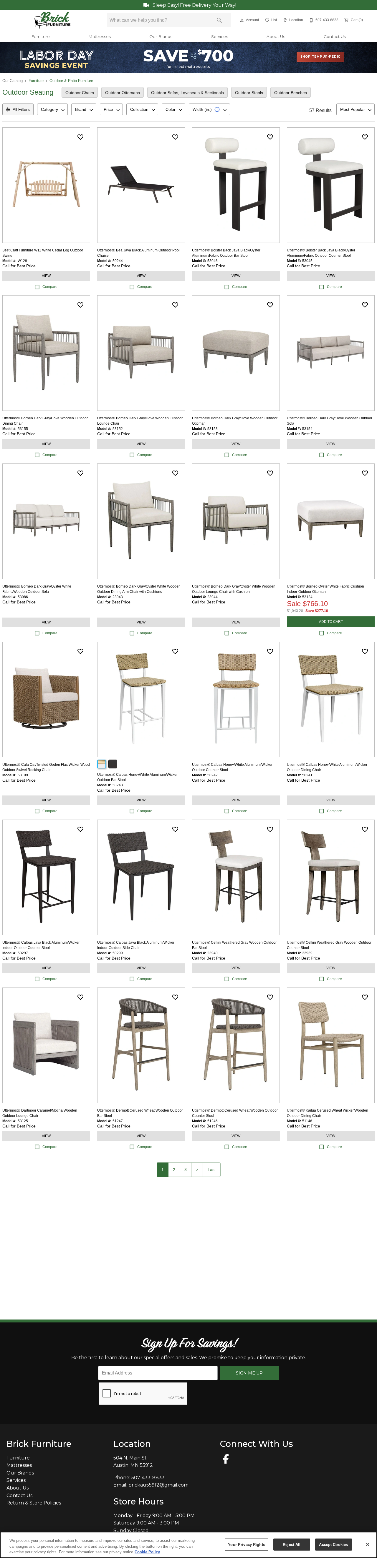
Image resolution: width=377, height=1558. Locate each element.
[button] (241, 20)
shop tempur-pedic (320, 57)
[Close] (367, 1544)
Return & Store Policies (33, 1503)
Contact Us (335, 36)
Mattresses (99, 36)
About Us (276, 36)
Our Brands (160, 36)
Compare (49, 287)
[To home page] (52, 20)
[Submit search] (219, 20)
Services (219, 36)
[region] (188, 1545)
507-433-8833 (148, 1477)
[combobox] (52, 109)
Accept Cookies (333, 1544)
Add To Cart (331, 622)
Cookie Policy (147, 1552)
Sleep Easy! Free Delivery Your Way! (193, 5)
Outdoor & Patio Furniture (71, 81)
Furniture (40, 36)
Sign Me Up (249, 1373)
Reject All (291, 1544)
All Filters (21, 109)
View (46, 276)
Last (212, 1169)
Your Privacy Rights (246, 1544)
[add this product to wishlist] (80, 137)
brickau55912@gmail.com (158, 1485)
